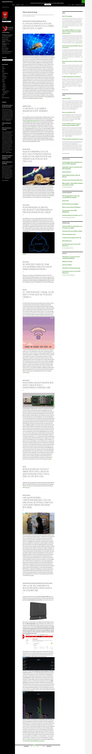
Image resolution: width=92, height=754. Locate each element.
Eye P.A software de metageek (70, 204)
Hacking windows (6, 91)
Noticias (18, 4)
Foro (73, 4)
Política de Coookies (80, 4)
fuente (52, 282)
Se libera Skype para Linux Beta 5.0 (71, 76)
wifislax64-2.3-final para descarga (71, 268)
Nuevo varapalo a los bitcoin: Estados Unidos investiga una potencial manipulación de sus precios (37, 156)
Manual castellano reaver (69, 234)
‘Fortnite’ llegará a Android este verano (35, 109)
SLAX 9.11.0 (4, 46)
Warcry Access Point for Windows (71, 207)
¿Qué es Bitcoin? (66, 172)
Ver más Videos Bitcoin (67, 187)
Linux (22, 4)
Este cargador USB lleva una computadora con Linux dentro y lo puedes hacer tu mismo (71, 31)
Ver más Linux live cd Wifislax (68, 275)
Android (25, 106)
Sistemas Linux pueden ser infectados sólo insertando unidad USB (38, 385)
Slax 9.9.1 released (67, 16)
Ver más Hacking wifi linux (67, 247)
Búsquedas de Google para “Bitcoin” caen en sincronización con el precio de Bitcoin (36, 473)
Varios (50, 583)
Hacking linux (5, 92)
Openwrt (4, 87)
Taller (4, 83)
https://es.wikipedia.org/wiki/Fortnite (31, 120)
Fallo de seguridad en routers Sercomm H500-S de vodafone (37, 588)
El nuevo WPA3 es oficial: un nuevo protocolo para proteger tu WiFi (38, 26)
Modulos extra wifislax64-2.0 (7, 51)
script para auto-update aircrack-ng (71, 237)
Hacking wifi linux (27, 21)
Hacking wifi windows (36, 21)
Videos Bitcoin (5, 73)
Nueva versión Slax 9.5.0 (68, 112)
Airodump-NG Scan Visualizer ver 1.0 (72, 215)
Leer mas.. (27, 487)
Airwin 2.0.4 (65, 200)
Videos (3, 79)
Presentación (4, 76)
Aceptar (48, 4)
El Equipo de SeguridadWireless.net (33, 740)
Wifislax (4, 84)
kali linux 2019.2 (66, 98)
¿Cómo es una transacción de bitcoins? (72, 180)
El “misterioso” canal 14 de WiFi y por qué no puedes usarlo (38, 294)
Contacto (4, 78)
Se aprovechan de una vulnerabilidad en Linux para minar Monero (37, 266)
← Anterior (26, 746)
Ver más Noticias (65, 153)
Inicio (13, 4)
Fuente (40, 98)
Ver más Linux (65, 89)
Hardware (4, 86)
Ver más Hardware (5, 180)
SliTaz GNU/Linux (67, 241)
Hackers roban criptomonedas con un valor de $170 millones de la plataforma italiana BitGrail (38, 502)
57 (43, 746)
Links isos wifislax (67, 264)
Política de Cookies (60, 3)
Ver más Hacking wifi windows (68, 217)
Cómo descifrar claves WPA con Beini (72, 231)
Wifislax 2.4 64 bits (67, 261)
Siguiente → (49, 746)
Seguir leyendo (79, 42)
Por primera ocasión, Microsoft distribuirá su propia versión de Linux (37, 210)
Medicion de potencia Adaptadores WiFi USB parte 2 (7, 157)
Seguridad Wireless (7, 1)
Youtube (3, 74)
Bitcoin (24, 149)
